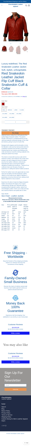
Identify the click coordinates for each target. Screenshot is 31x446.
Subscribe (15, 389)
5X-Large (4, 117)
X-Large (22, 110)
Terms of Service (7, 415)
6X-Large (11, 117)
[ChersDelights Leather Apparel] (11, 399)
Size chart (11, 130)
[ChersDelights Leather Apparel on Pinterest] (4, 426)
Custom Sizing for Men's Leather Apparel (15, 419)
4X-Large (18, 113)
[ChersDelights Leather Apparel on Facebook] (2, 426)
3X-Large (11, 113)
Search (4, 407)
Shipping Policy (6, 417)
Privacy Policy (6, 413)
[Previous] (11, 43)
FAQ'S (3, 421)
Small (4, 110)
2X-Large (4, 113)
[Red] (3, 104)
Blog (3, 409)
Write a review (15, 333)
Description (5, 130)
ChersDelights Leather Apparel (17, 433)
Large (15, 110)
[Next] (20, 43)
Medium (10, 110)
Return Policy (6, 411)
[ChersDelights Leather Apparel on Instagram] (5, 426)
